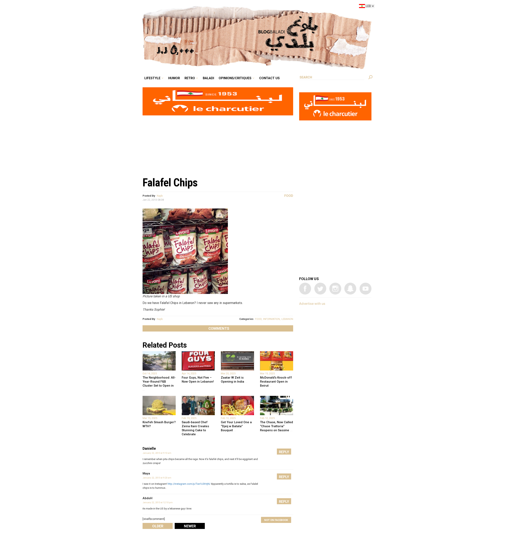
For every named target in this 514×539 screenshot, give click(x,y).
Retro (217, 6)
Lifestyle (186, 6)
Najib (160, 195)
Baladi (233, 6)
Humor (205, 6)
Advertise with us (312, 304)
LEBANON (287, 318)
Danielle (149, 448)
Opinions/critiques (256, 6)
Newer (190, 526)
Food (288, 196)
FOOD (258, 318)
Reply (284, 452)
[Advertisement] (218, 144)
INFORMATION (271, 318)
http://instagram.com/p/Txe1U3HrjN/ (189, 483)
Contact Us (286, 6)
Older (157, 526)
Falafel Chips (170, 182)
